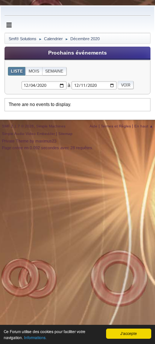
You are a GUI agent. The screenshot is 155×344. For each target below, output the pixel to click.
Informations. (35, 337)
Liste (17, 71)
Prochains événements (77, 53)
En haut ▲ (143, 126)
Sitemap (65, 134)
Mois (34, 71)
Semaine (54, 71)
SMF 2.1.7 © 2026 (18, 126)
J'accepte (128, 333)
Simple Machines (50, 126)
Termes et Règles (116, 126)
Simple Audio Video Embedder (28, 134)
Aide (93, 126)
